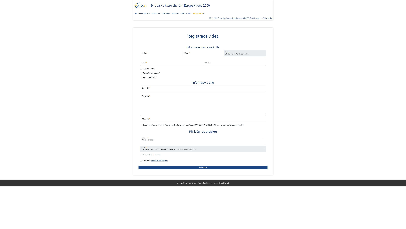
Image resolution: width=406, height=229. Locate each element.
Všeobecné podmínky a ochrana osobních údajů (211, 183)
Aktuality (155, 14)
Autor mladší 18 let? (150, 78)
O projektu (143, 14)
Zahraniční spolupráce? (151, 73)
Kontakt (175, 14)
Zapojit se (185, 14)
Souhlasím (155, 161)
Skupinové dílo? (148, 69)
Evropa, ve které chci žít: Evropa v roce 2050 (180, 5)
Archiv (166, 14)
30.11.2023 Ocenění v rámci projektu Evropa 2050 (222, 18)
